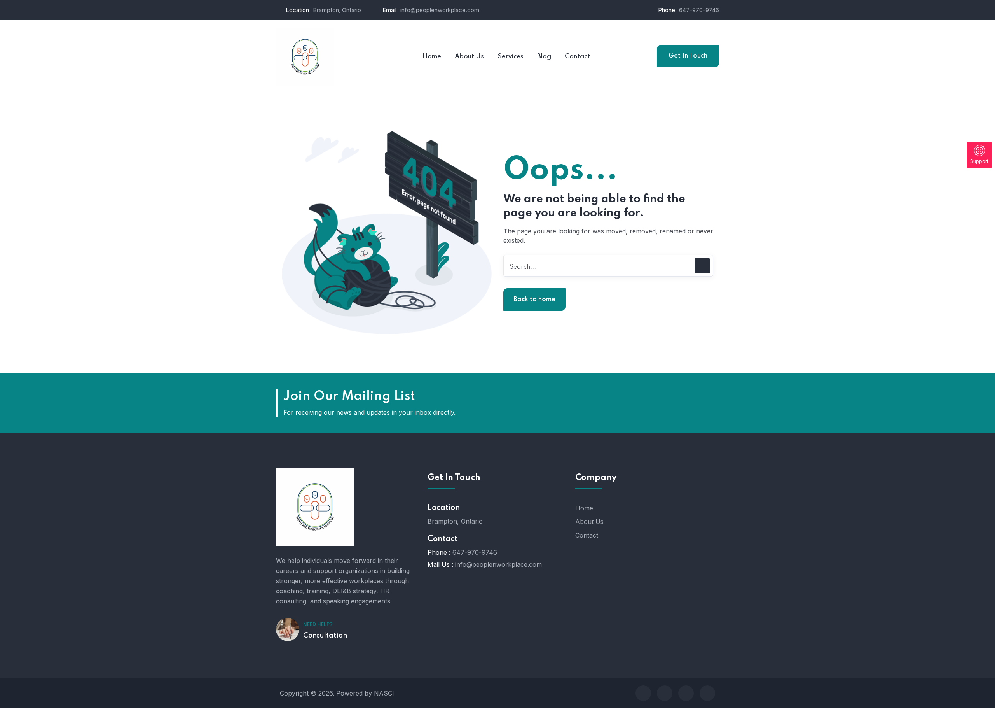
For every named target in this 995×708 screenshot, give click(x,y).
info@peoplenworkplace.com (439, 10)
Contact (586, 535)
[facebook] (643, 693)
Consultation (325, 635)
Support (979, 161)
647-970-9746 (699, 10)
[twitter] (664, 693)
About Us (589, 522)
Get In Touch (688, 56)
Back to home (534, 299)
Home (584, 508)
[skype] (686, 693)
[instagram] (707, 693)
